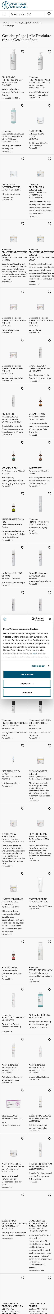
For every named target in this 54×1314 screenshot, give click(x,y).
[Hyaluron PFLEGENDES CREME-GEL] (40, 168)
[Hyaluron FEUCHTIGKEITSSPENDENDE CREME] (13, 233)
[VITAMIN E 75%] (13, 451)
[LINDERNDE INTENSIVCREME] (13, 168)
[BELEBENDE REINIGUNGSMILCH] (13, 61)
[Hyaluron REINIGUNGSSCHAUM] (40, 951)
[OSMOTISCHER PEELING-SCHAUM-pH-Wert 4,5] (13, 1287)
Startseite (6, 23)
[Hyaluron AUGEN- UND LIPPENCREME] (40, 349)
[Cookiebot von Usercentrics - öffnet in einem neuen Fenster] (33, 619)
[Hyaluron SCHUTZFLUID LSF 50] (13, 998)
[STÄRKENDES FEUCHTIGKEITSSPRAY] (13, 1204)
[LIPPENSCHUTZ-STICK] (13, 755)
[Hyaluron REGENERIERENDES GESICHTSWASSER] (13, 114)
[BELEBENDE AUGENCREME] (13, 397)
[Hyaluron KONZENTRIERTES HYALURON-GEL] (40, 503)
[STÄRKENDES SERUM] (40, 1147)
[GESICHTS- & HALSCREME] (13, 817)
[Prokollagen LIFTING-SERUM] (13, 556)
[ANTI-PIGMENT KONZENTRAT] (40, 1048)
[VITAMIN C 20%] (40, 397)
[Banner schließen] (50, 619)
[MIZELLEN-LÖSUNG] (40, 998)
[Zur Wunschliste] (49, 14)
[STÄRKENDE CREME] (40, 1099)
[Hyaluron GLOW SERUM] (13, 602)
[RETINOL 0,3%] (13, 951)
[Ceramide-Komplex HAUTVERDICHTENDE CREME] (13, 301)
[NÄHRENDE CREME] (13, 882)
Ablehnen (27, 692)
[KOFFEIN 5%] (40, 451)
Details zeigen (38, 666)
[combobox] (27, 14)
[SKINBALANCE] (13, 1099)
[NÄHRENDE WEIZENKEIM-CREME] (40, 114)
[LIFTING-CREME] (40, 817)
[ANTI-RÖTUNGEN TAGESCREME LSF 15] (13, 1147)
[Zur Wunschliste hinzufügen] (23, 52)
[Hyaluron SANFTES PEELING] (40, 602)
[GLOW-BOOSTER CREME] (40, 755)
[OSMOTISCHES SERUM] (40, 1287)
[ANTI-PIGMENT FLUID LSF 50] (13, 1048)
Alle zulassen (27, 674)
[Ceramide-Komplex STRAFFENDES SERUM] (40, 556)
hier (35, 653)
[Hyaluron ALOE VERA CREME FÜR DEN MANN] (40, 704)
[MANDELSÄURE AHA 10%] (13, 503)
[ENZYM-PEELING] (40, 882)
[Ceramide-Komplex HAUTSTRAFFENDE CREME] (13, 349)
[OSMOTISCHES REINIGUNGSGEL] (40, 1204)
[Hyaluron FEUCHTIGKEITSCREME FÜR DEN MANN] (13, 704)
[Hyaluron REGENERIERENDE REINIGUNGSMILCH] (40, 61)
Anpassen (25, 683)
